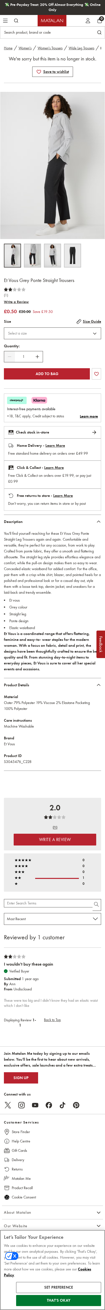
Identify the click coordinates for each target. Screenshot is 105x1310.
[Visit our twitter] (8, 1105)
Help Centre (21, 1141)
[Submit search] (16, 20)
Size (7, 321)
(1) (6, 295)
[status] (23, 357)
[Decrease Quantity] (9, 356)
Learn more (89, 416)
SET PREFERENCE (58, 1287)
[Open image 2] (32, 256)
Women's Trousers (50, 48)
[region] (52, 1270)
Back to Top (52, 1020)
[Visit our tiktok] (62, 1105)
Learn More (55, 445)
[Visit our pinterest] (76, 1105)
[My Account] (88, 20)
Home (8, 48)
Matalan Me (21, 1178)
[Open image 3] (52, 256)
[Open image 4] (72, 256)
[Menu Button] (5, 20)
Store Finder (21, 1131)
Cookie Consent (24, 1197)
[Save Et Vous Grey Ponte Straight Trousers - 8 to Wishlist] (38, 71)
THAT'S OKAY (58, 1300)
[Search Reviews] (97, 905)
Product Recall (22, 1187)
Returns (17, 1169)
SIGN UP (21, 1077)
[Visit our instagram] (21, 1105)
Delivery (18, 1159)
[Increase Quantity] (37, 356)
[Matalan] (52, 20)
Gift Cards (19, 1150)
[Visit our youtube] (35, 1105)
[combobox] (52, 333)
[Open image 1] (12, 256)
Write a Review (16, 302)
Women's (25, 48)
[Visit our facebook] (49, 1105)
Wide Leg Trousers (81, 48)
